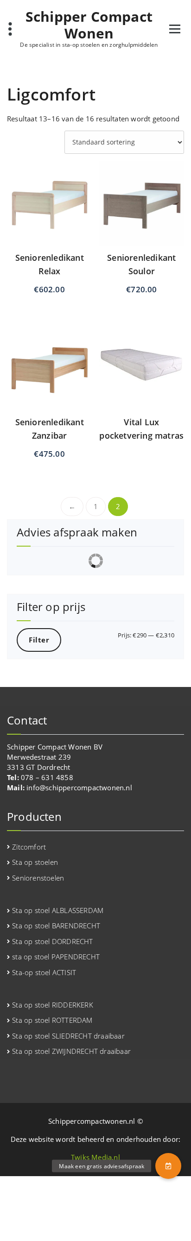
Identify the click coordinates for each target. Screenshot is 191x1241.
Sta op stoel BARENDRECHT (56, 925)
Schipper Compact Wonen (89, 25)
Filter (39, 639)
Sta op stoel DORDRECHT (52, 941)
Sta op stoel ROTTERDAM (52, 1020)
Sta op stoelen (35, 862)
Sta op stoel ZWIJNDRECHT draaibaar (71, 1051)
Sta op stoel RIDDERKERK (52, 1004)
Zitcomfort (29, 846)
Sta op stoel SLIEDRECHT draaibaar (68, 1035)
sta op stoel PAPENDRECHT (56, 956)
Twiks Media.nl (95, 1157)
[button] (168, 1166)
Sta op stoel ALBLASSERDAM (57, 910)
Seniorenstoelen (38, 877)
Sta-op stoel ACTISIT (44, 972)
